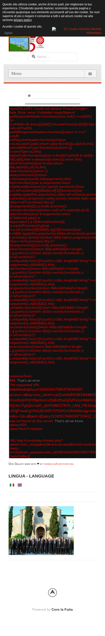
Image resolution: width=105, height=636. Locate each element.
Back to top (52, 592)
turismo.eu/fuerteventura (58, 464)
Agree (8, 32)
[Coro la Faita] (27, 43)
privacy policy (23, 20)
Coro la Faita (62, 609)
